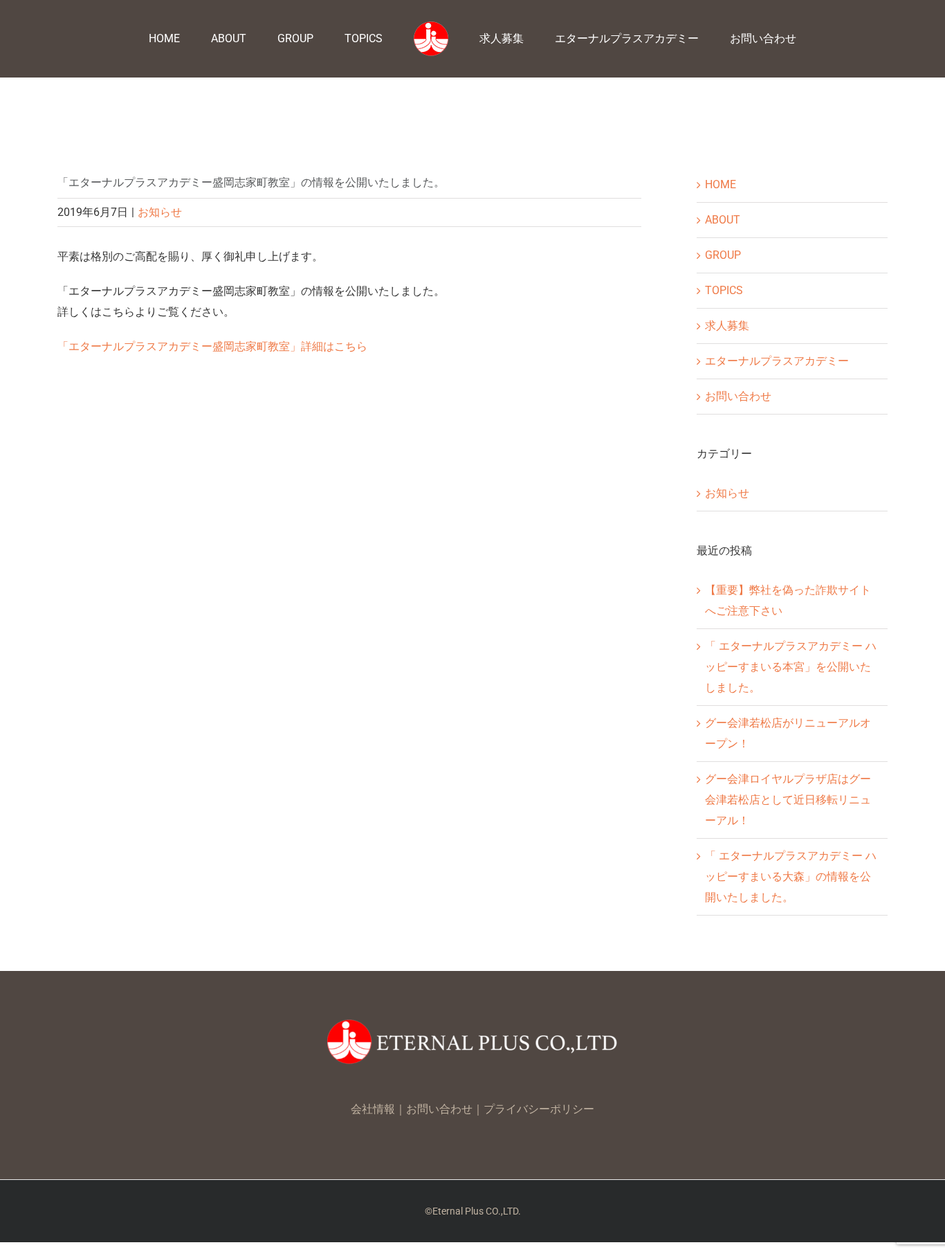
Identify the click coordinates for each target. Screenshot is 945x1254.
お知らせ (160, 212)
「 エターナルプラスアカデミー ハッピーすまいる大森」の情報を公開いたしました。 (791, 876)
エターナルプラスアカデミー (777, 360)
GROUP (723, 255)
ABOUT (722, 219)
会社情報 (373, 1109)
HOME (720, 184)
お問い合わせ (738, 396)
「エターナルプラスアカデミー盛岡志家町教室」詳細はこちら (212, 346)
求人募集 (727, 325)
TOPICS (724, 290)
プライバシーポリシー (539, 1109)
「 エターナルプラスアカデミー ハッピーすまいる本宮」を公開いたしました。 (791, 666)
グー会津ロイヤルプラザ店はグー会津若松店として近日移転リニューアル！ (788, 799)
